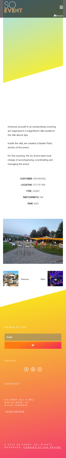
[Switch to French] (58, 16)
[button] (8, 241)
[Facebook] (26, 369)
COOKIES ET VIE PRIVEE (42, 447)
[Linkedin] (33, 369)
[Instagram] (40, 369)
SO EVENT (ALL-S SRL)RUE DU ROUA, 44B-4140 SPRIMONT (20, 402)
